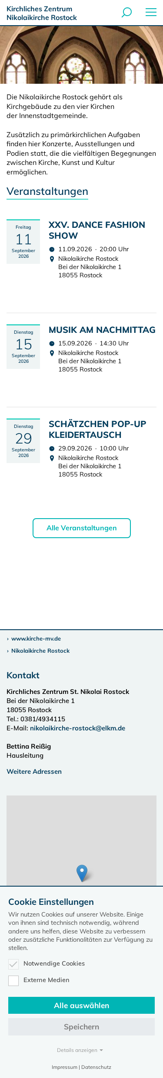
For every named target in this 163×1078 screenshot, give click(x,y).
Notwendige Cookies (54, 963)
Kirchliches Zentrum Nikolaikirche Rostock (42, 13)
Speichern (81, 1026)
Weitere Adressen (34, 771)
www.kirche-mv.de (36, 638)
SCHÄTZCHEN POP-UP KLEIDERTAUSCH (97, 429)
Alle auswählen (81, 1005)
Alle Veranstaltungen (82, 527)
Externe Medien (46, 980)
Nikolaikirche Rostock (40, 650)
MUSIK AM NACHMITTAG (102, 329)
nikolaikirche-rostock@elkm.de (77, 728)
